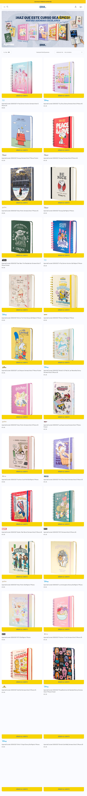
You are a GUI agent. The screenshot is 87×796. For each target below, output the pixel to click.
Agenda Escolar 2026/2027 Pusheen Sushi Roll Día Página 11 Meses (20, 479)
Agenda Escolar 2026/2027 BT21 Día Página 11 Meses (16, 637)
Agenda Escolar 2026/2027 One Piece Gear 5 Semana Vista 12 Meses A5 (63, 479)
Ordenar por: (59, 52)
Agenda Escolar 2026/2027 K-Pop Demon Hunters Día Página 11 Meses (63, 263)
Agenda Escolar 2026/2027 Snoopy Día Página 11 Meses (59, 210)
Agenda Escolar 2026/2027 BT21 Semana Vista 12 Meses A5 (60, 532)
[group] (22, 78)
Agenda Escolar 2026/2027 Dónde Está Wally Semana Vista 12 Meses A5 (63, 744)
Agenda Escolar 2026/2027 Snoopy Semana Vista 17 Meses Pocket (20, 158)
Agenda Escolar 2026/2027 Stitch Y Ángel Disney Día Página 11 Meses (21, 744)
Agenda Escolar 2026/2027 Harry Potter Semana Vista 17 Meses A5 (20, 210)
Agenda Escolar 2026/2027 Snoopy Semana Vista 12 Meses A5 (61, 158)
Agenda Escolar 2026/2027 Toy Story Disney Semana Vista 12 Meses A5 (63, 103)
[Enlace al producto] (22, 399)
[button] (5, 7)
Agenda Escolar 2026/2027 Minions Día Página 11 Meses (59, 318)
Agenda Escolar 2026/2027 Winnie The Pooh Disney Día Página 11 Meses (21, 318)
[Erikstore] (43, 7)
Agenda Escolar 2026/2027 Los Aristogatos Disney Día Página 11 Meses (63, 584)
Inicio (4, 40)
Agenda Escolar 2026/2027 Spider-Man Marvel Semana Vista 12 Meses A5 (22, 532)
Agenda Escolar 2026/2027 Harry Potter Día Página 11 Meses (18, 584)
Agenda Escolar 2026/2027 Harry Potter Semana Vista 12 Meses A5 (20, 425)
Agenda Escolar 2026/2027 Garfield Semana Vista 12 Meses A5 (19, 690)
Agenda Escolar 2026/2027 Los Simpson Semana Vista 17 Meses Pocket (21, 370)
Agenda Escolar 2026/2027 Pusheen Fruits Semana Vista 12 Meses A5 (63, 637)
